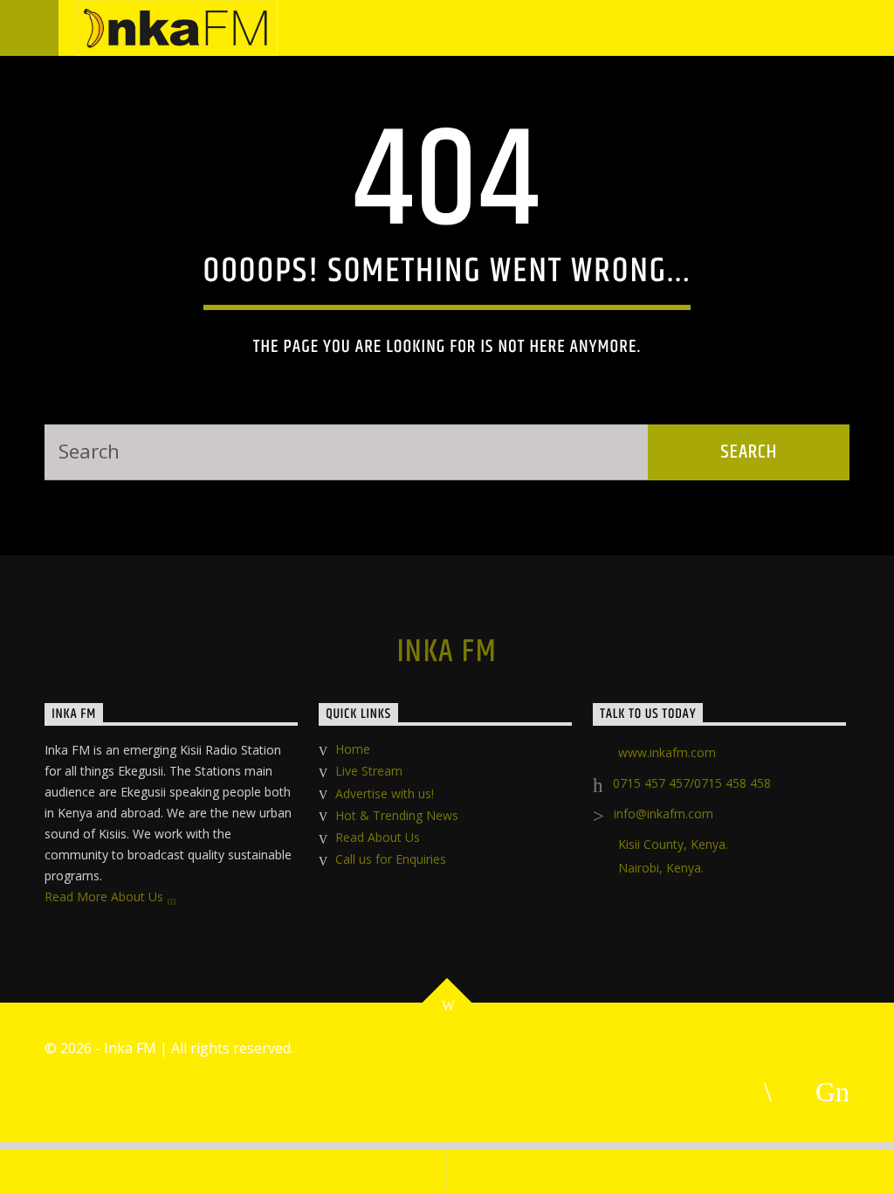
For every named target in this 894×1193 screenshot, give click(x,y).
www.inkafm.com (667, 752)
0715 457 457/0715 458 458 (692, 783)
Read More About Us (106, 896)
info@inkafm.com (663, 813)
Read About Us (377, 837)
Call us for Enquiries (390, 859)
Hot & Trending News (396, 815)
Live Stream (368, 770)
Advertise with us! (384, 793)
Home (352, 749)
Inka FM (447, 652)
